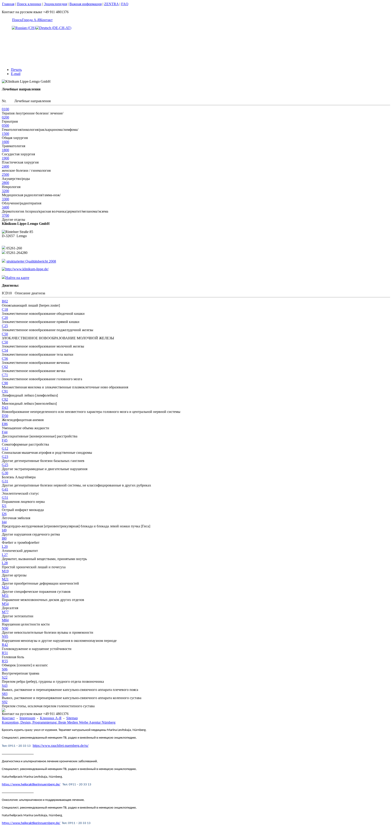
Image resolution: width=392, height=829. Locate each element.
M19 (5, 571)
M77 (5, 612)
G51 (5, 497)
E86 (5, 424)
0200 (5, 117)
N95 (5, 636)
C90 (5, 383)
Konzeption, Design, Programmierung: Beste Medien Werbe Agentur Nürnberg (58, 722)
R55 (5, 661)
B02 (5, 301)
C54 (5, 350)
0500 (5, 125)
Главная (8, 4)
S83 (4, 694)
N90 (5, 628)
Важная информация (85, 4)
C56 (5, 358)
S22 (4, 677)
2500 (5, 174)
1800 (5, 150)
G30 (5, 473)
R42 (5, 645)
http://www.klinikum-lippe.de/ (27, 269)
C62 (5, 367)
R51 (5, 653)
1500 (5, 134)
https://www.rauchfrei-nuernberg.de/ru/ (60, 745)
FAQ (124, 4)
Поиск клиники (29, 4)
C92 (5, 399)
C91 (5, 391)
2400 (5, 166)
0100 (5, 109)
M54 (5, 604)
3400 (5, 207)
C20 (5, 318)
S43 (4, 686)
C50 (5, 334)
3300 (5, 199)
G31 (5, 481)
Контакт (46, 20)
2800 (5, 183)
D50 (5, 416)
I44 (4, 522)
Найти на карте (17, 278)
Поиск (17, 20)
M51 (5, 596)
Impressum (27, 718)
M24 (5, 587)
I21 (4, 506)
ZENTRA (111, 4)
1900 (5, 158)
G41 (5, 489)
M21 (5, 579)
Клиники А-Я (50, 718)
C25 (5, 326)
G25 (5, 465)
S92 (4, 702)
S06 (4, 669)
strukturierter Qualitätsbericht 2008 (31, 261)
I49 (4, 530)
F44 (4, 432)
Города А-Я (31, 20)
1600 (5, 142)
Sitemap (72, 718)
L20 (5, 547)
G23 (5, 457)
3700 (5, 215)
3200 (5, 191)
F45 (4, 440)
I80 (4, 538)
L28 (5, 563)
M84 (5, 620)
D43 (5, 408)
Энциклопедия (55, 4)
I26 (4, 514)
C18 (5, 309)
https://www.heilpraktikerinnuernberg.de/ (31, 784)
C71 (5, 375)
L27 (5, 555)
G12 (5, 448)
